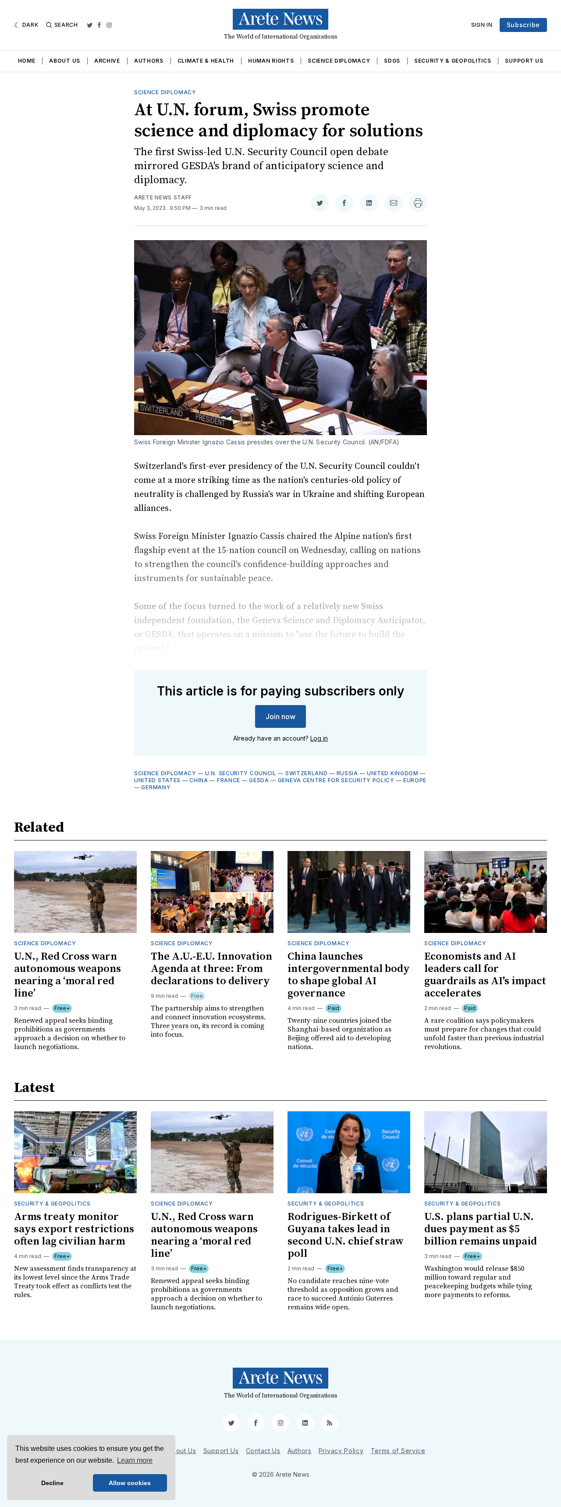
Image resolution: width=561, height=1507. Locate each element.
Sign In (482, 24)
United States (157, 780)
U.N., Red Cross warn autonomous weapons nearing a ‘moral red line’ (67, 975)
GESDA (259, 780)
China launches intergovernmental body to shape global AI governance (349, 975)
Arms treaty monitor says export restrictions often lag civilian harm (74, 1229)
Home (27, 60)
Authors (148, 60)
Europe (414, 780)
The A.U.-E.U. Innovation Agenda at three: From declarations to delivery (211, 969)
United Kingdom (393, 773)
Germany (155, 787)
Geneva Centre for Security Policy (336, 780)
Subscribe (523, 24)
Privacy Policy (341, 1450)
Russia (347, 773)
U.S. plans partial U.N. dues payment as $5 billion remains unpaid (480, 1229)
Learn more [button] (135, 1460)
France (228, 780)
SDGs (392, 60)
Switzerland (306, 773)
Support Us (524, 60)
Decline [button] (52, 1482)
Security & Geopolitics (452, 60)
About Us (64, 60)
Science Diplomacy (339, 60)
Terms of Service (398, 1450)
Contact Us (263, 1450)
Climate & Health (206, 60)
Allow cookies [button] (130, 1482)
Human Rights (271, 60)
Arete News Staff (163, 197)
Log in (319, 738)
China (198, 780)
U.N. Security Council (241, 773)
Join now (280, 716)
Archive (107, 60)
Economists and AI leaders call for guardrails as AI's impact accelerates (485, 975)
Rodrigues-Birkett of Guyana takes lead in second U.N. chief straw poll (346, 1235)
